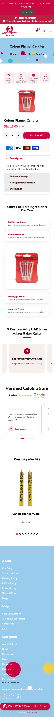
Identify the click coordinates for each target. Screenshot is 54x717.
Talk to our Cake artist (13, 619)
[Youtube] (18, 696)
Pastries (6, 669)
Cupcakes (7, 664)
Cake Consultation (11, 614)
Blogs (5, 598)
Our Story (7, 568)
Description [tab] (16, 158)
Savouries (7, 674)
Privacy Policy (9, 588)
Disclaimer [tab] (16, 188)
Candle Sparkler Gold (26, 514)
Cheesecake (8, 654)
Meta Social (32, 712)
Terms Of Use (9, 593)
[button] (22, 438)
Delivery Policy (9, 578)
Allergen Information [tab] (22, 182)
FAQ (4, 628)
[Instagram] (11, 696)
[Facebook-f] (4, 696)
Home (13, 54)
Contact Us (8, 624)
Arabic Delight (9, 644)
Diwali (5, 649)
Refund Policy (9, 583)
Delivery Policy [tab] (19, 176)
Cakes (5, 659)
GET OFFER (27, 12)
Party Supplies (9, 679)
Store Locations (10, 573)
